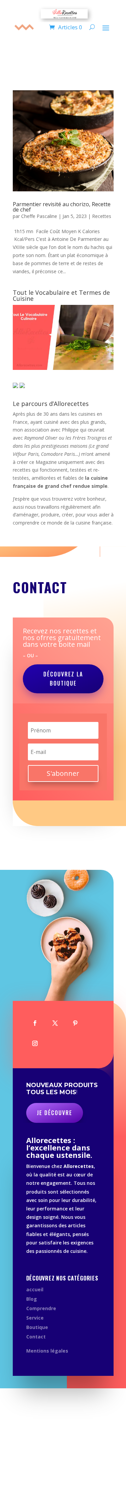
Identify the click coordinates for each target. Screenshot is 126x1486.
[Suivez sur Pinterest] (75, 1023)
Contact (36, 1336)
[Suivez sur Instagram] (35, 1043)
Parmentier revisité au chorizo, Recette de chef (62, 206)
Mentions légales (47, 1351)
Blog (31, 1299)
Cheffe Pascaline (39, 216)
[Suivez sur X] (55, 1023)
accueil (34, 1289)
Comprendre (41, 1308)
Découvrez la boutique (63, 678)
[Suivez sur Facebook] (35, 1023)
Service (35, 1318)
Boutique (37, 1327)
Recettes (101, 216)
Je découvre (54, 1113)
